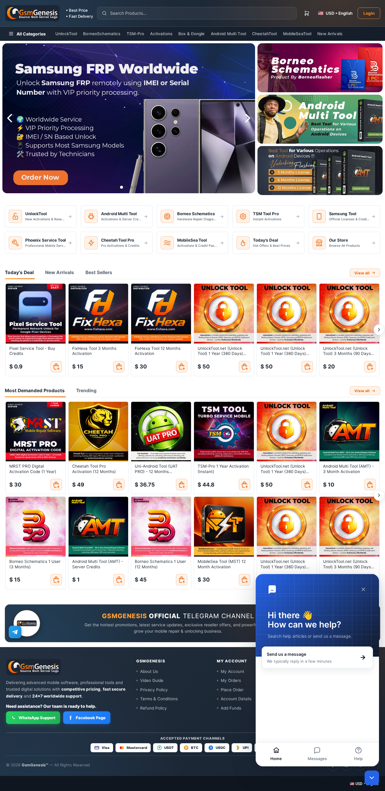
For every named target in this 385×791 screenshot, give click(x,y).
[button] (364, 783)
